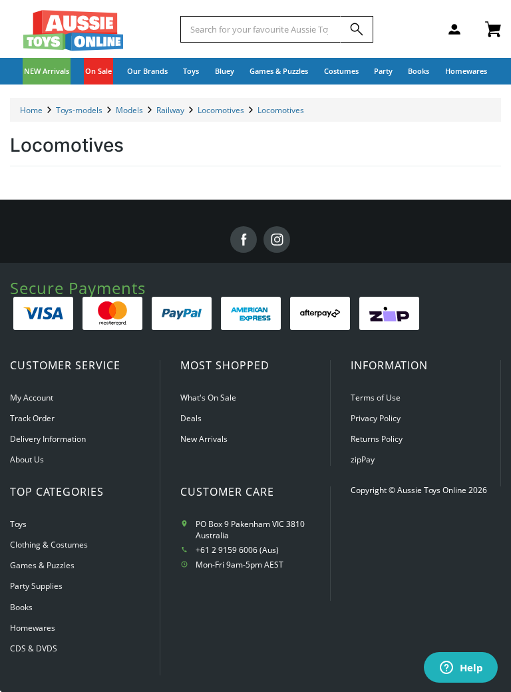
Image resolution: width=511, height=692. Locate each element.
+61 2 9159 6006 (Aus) (237, 550)
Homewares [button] (466, 71)
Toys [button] (191, 71)
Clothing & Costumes (49, 544)
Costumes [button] (341, 71)
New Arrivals (204, 438)
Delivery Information (48, 438)
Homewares (32, 627)
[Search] (356, 29)
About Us (27, 459)
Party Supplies (36, 586)
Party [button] (383, 71)
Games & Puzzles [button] (279, 71)
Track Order (32, 418)
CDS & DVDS (33, 648)
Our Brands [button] (147, 71)
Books (418, 71)
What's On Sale (208, 397)
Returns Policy (377, 438)
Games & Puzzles (42, 565)
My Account (31, 397)
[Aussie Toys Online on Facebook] (243, 239)
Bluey (224, 71)
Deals (191, 418)
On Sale (98, 71)
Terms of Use (376, 397)
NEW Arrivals (46, 71)
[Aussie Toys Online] (73, 30)
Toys (18, 524)
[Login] (454, 29)
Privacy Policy (376, 418)
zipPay (363, 459)
